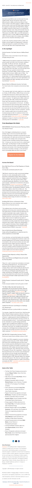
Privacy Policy (15, 472)
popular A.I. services (20, 291)
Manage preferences (19, 484)
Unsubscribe (11, 484)
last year (20, 114)
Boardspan (4, 446)
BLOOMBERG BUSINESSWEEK (18, 331)
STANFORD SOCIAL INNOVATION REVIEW (12, 251)
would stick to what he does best (19, 116)
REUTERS (12, 80)
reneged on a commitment (16, 184)
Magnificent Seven (12, 294)
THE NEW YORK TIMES (17, 302)
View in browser (28, 2)
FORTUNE (21, 119)
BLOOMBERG (5, 277)
